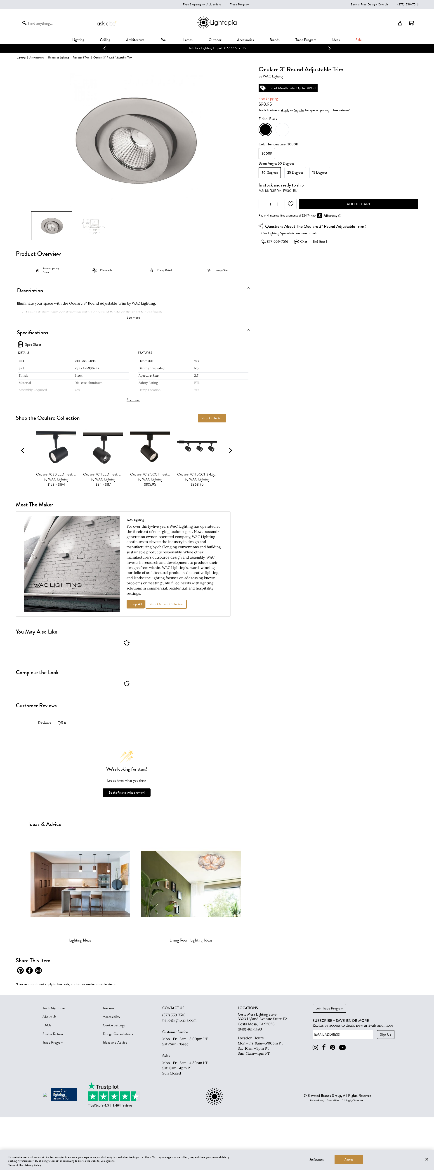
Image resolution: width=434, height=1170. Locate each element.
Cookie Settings (114, 1025)
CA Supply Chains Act (352, 1100)
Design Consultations (118, 1034)
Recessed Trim (81, 57)
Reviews (108, 1008)
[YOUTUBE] (342, 1047)
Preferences (316, 1159)
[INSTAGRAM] (315, 1047)
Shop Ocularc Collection (166, 604)
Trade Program (239, 4)
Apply (285, 110)
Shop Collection (212, 418)
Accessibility (111, 1016)
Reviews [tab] (44, 723)
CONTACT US (173, 1008)
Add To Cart (358, 204)
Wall (164, 39)
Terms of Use (333, 1100)
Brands (275, 39)
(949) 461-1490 (250, 1029)
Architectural (135, 39)
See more (133, 317)
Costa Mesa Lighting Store (257, 1014)
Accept (348, 1159)
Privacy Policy (317, 1100)
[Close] (427, 1159)
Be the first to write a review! (127, 792)
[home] (217, 28)
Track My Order (53, 1008)
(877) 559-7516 (408, 4)
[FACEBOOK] (324, 1047)
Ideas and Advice (115, 1042)
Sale (359, 39)
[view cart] (411, 23)
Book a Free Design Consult (369, 4)
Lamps (188, 39)
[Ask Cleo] (107, 23)
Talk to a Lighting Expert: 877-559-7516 (217, 48)
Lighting (78, 39)
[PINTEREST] (332, 1047)
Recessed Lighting (58, 57)
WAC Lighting (273, 76)
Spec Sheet (33, 344)
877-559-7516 (277, 241)
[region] (217, 1160)
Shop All (136, 604)
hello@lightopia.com (179, 1020)
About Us (49, 1016)
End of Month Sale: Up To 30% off (293, 88)
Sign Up (385, 1034)
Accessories (245, 39)
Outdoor (215, 39)
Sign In (299, 110)
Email (323, 241)
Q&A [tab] (61, 723)
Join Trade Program (329, 1008)
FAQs (46, 1025)
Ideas (336, 39)
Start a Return (52, 1034)
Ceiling (105, 39)
